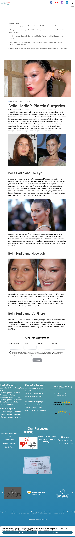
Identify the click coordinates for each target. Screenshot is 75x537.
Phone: (40, 343)
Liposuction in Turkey (7, 388)
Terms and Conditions (34, 352)
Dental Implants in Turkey (34, 388)
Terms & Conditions (9, 443)
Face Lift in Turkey (6, 404)
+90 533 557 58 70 (66, 440)
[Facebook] (51, 2)
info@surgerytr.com (66, 443)
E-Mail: (26, 343)
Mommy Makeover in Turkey (10, 397)
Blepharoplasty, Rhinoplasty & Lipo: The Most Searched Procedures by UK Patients (38, 48)
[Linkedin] (67, 2)
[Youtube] (56, 2)
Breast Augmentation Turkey (10, 393)
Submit (37, 360)
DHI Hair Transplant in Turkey (10, 414)
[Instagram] (61, 2)
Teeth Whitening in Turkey (34, 396)
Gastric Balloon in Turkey (33, 408)
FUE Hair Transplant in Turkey (10, 412)
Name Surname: (14, 343)
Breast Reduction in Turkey (9, 402)
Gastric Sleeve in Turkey (33, 405)
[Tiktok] (72, 2)
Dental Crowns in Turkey (33, 391)
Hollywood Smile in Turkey (34, 394)
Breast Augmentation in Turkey (11, 400)
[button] (62, 403)
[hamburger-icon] (73, 6)
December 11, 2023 (16, 101)
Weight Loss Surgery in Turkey (35, 410)
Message (55, 343)
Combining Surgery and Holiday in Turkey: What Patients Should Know (34, 26)
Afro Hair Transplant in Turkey (10, 417)
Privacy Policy (55, 352)
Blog (28, 101)
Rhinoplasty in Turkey (7, 395)
